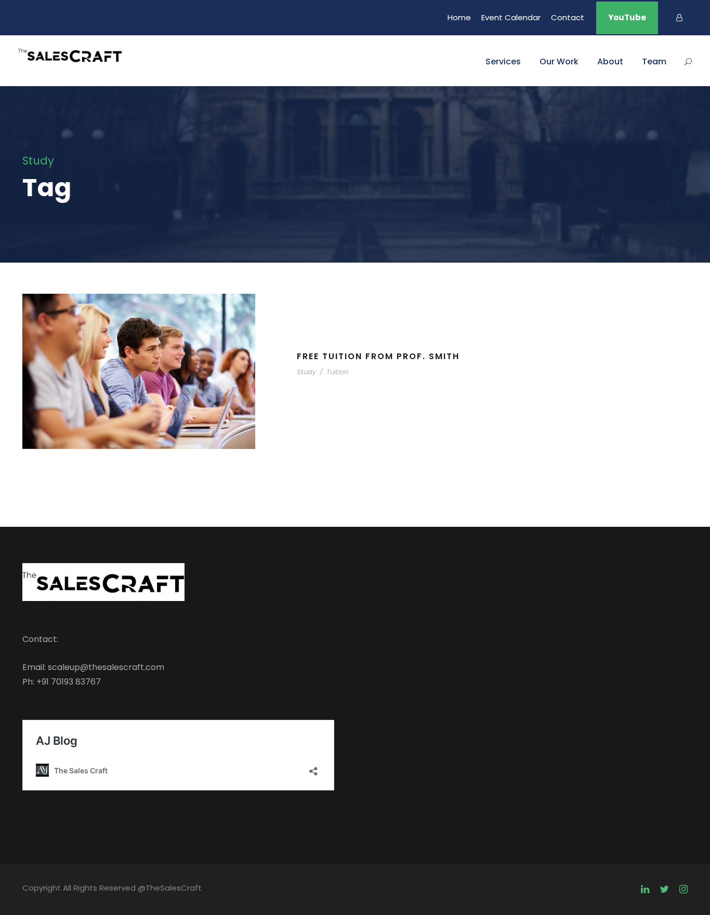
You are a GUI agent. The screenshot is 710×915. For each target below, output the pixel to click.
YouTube (627, 17)
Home (459, 17)
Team (654, 61)
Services (503, 61)
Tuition (337, 372)
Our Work (559, 61)
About (610, 61)
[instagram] (683, 889)
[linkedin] (645, 889)
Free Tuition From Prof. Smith (378, 356)
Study (306, 372)
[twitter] (664, 889)
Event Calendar (511, 17)
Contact (567, 17)
